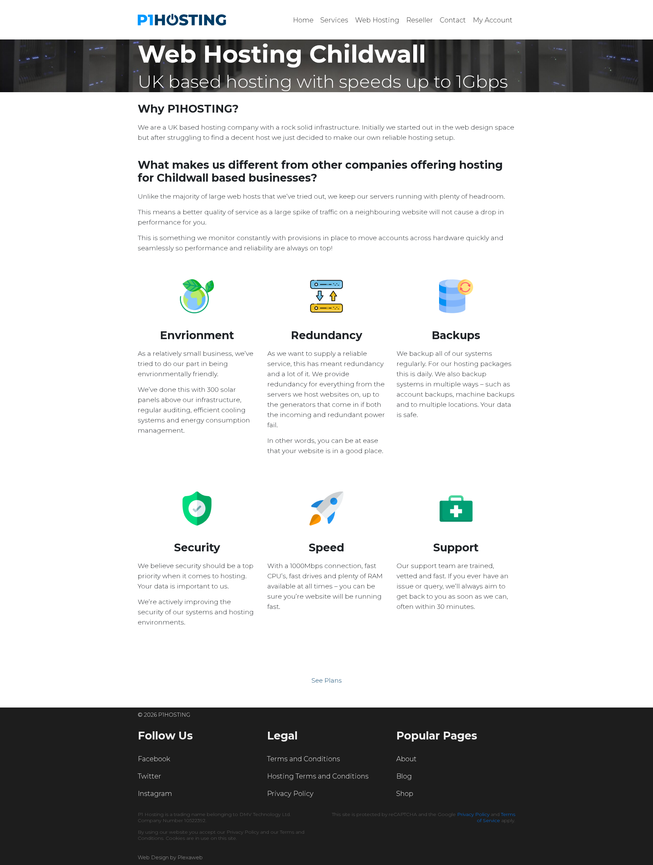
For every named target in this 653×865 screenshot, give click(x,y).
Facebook (154, 759)
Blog (404, 776)
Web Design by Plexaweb (170, 857)
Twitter (149, 776)
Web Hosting (377, 20)
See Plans (327, 680)
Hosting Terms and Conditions (318, 776)
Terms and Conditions (303, 759)
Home (303, 20)
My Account (493, 20)
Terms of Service (496, 817)
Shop (404, 793)
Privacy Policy (290, 793)
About (406, 759)
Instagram (155, 793)
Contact (453, 20)
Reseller (419, 20)
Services (334, 20)
